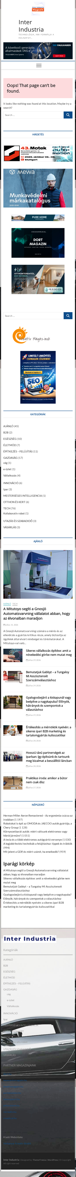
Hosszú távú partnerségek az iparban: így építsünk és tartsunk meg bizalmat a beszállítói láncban (49, 757)
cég (5, 462)
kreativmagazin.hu (13, 1086)
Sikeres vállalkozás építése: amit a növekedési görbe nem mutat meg (49, 653)
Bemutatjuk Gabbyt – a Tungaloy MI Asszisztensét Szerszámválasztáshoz (47, 676)
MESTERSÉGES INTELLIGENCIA (22, 495)
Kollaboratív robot (14, 513)
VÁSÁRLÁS (9, 527)
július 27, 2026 (34, 787)
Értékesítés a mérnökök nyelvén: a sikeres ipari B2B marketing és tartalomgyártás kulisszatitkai (48, 731)
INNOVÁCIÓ (10, 483)
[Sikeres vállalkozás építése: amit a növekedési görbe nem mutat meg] (12, 655)
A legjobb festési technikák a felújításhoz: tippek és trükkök (37, 843)
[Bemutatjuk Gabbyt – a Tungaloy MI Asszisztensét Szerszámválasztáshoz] (12, 676)
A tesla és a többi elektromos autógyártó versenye (32, 839)
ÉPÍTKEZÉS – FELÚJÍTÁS (18, 451)
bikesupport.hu (11, 1099)
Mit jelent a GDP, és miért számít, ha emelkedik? (31, 851)
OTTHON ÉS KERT (14, 502)
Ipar (5, 489)
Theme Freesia (39, 1160)
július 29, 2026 (34, 660)
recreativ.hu (9, 1111)
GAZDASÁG (10, 457)
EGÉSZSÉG (9, 438)
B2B (5, 432)
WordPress (53, 1160)
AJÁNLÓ (8, 426)
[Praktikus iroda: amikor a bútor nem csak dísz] (12, 783)
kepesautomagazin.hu (15, 1080)
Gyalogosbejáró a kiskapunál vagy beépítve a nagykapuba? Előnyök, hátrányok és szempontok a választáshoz (48, 704)
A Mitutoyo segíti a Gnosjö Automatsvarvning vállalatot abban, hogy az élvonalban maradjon (36, 613)
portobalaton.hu (12, 1092)
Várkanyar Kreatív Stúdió (17, 1143)
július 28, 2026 (34, 740)
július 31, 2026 (11, 625)
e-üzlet (7, 469)
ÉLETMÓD (9, 445)
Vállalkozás (10, 475)
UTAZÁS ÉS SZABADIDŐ (18, 520)
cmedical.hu (10, 1118)
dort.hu (7, 1073)
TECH (6, 508)
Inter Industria (31, 25)
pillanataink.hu (11, 1105)
